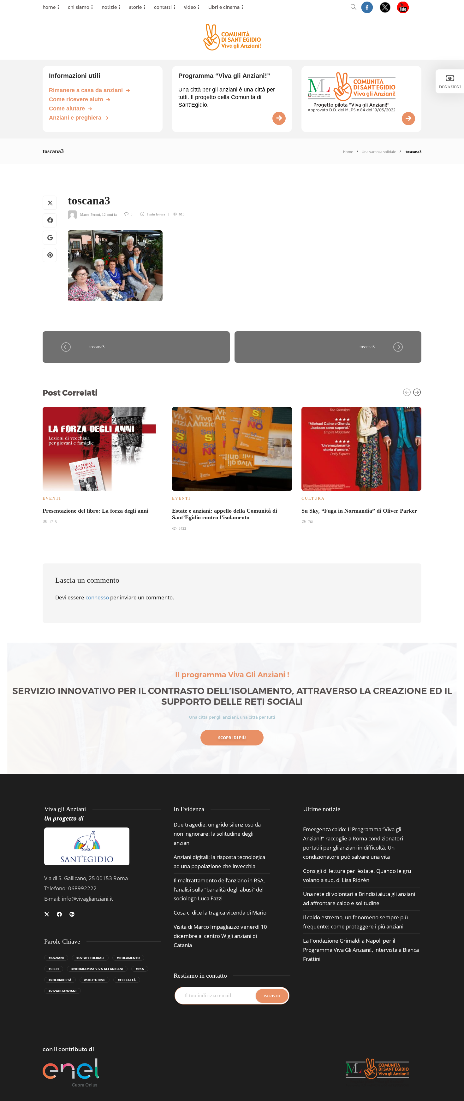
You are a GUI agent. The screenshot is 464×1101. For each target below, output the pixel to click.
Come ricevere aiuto (76, 99)
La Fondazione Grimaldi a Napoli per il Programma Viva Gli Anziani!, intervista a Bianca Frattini (361, 950)
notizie (109, 7)
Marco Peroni (90, 214)
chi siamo (78, 7)
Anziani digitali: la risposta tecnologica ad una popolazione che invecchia (219, 861)
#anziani (56, 958)
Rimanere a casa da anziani (86, 90)
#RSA (140, 969)
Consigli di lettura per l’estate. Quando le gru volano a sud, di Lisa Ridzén (357, 875)
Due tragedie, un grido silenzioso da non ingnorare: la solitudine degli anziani (217, 833)
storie (135, 7)
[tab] (321, 809)
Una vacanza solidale (379, 151)
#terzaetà (127, 980)
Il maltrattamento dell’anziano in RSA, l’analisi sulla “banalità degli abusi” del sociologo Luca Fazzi (219, 889)
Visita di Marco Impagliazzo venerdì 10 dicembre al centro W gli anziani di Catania (220, 936)
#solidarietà (60, 980)
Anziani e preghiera (75, 118)
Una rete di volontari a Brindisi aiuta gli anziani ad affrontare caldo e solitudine (359, 898)
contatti (163, 7)
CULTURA (313, 498)
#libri (54, 969)
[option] (102, 464)
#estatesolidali (90, 958)
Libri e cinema (224, 7)
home (49, 7)
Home (348, 151)
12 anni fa (109, 214)
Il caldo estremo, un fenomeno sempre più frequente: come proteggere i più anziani (355, 922)
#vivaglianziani (62, 991)
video (190, 7)
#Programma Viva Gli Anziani (97, 969)
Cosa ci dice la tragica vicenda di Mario (220, 912)
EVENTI (52, 498)
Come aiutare (67, 108)
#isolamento (128, 958)
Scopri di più (232, 737)
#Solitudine (94, 980)
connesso (97, 597)
